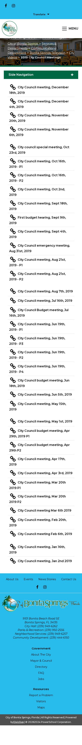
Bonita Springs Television (47, 53)
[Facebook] (6, 6)
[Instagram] (13, 6)
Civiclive (18, 722)
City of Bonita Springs (23, 43)
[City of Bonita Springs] (9, 28)
